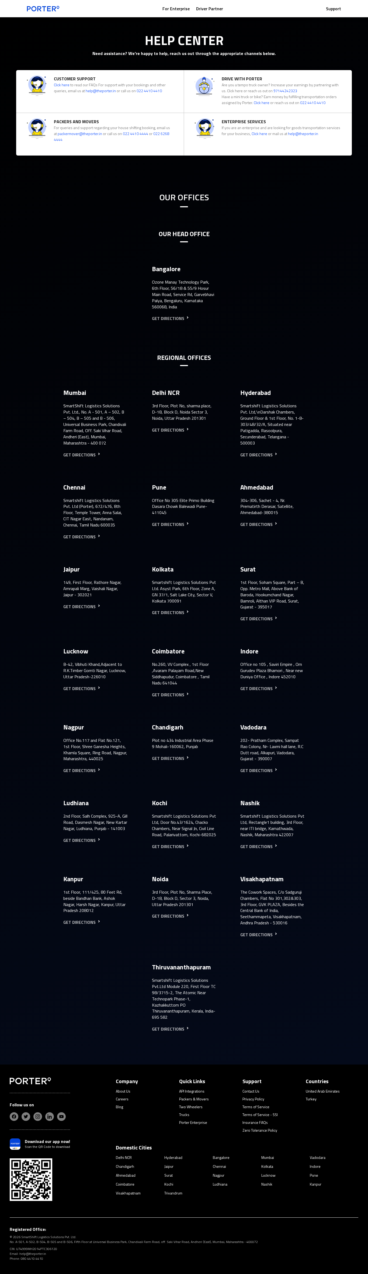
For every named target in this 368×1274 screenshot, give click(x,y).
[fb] (14, 1116)
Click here (62, 85)
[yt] (61, 1116)
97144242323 (285, 91)
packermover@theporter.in (80, 133)
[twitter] (26, 1116)
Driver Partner (209, 8)
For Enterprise (176, 8)
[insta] (37, 1116)
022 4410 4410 (149, 91)
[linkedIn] (49, 1116)
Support (333, 8)
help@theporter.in (101, 91)
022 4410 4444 (135, 133)
